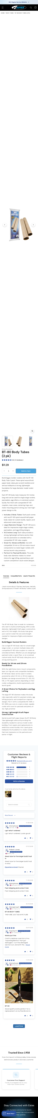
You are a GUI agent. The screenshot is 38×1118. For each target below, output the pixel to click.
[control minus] (4, 471)
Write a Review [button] (19, 781)
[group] (7, 441)
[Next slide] (33, 225)
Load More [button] (19, 1026)
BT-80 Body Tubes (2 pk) (22, 13)
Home (3, 13)
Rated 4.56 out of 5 (24, 761)
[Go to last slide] (5, 225)
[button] (2, 7)
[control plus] (13, 471)
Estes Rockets (7, 449)
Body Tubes (10, 13)
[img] (10, 823)
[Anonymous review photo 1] (19, 985)
